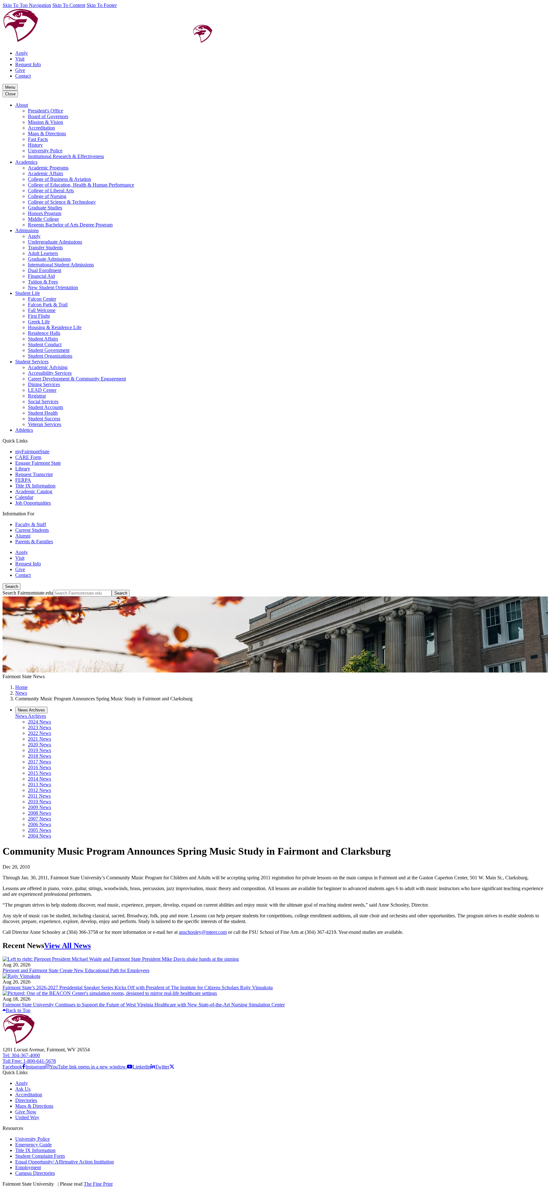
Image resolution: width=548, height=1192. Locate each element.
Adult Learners (43, 253)
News (21, 693)
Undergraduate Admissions (55, 242)
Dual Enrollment (44, 270)
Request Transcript (34, 474)
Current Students (32, 530)
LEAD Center (42, 390)
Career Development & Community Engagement (77, 378)
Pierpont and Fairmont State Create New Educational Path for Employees (76, 970)
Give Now (25, 1111)
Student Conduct (45, 344)
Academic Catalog (33, 491)
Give (20, 70)
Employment (28, 1167)
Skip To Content (68, 5)
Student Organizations (50, 356)
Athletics (24, 430)
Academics (26, 162)
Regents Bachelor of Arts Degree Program (70, 224)
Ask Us (22, 1089)
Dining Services (44, 384)
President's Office (45, 110)
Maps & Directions (47, 133)
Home (21, 687)
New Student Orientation (53, 287)
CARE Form (28, 457)
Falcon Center (42, 299)
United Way (27, 1117)
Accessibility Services (50, 373)
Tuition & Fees (43, 281)
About (21, 105)
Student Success (44, 418)
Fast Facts (38, 139)
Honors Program (44, 213)
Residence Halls (44, 333)
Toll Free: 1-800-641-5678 (29, 1061)
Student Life (27, 293)
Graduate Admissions (49, 259)
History (35, 145)
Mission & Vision (45, 122)
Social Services (43, 401)
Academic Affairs (45, 173)
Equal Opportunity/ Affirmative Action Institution (64, 1161)
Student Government (48, 350)
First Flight (39, 316)
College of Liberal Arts (51, 190)
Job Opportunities (33, 503)
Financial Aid (41, 276)
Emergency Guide (33, 1144)
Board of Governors (48, 116)
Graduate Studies (45, 207)
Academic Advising (48, 367)
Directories (26, 1100)
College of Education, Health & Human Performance (81, 185)
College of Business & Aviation (59, 179)
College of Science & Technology (62, 202)
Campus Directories (35, 1173)
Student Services (32, 361)
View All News (67, 945)
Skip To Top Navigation (27, 5)
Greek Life (39, 321)
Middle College (43, 219)
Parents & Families (34, 541)
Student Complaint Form (40, 1156)
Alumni (22, 536)
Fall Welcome (41, 310)
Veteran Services (44, 424)
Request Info (28, 64)
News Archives (30, 716)
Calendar (24, 497)
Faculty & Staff (30, 524)
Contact (23, 76)
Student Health (43, 413)
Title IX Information (35, 485)
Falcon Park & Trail (48, 304)
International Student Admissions (61, 264)
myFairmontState (32, 451)
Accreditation (41, 128)
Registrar (37, 395)
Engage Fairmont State (38, 463)
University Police (45, 150)
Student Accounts (45, 407)
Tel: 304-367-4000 (21, 1055)
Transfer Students (45, 247)
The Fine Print (98, 1184)
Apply (21, 53)
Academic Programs (48, 167)
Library (22, 468)
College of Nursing (47, 196)
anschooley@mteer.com (203, 932)
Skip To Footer (102, 5)
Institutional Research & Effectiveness (66, 156)
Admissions (27, 230)
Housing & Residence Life (55, 327)
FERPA (23, 480)
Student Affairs (43, 338)
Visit (19, 58)
